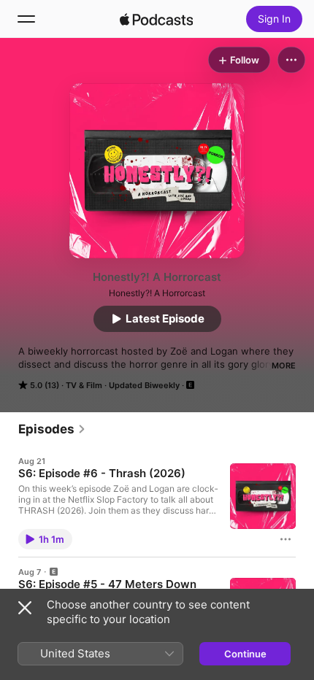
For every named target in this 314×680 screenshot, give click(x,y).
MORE (284, 365)
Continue (245, 654)
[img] (156, 19)
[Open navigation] (26, 19)
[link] (52, 429)
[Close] (24, 607)
